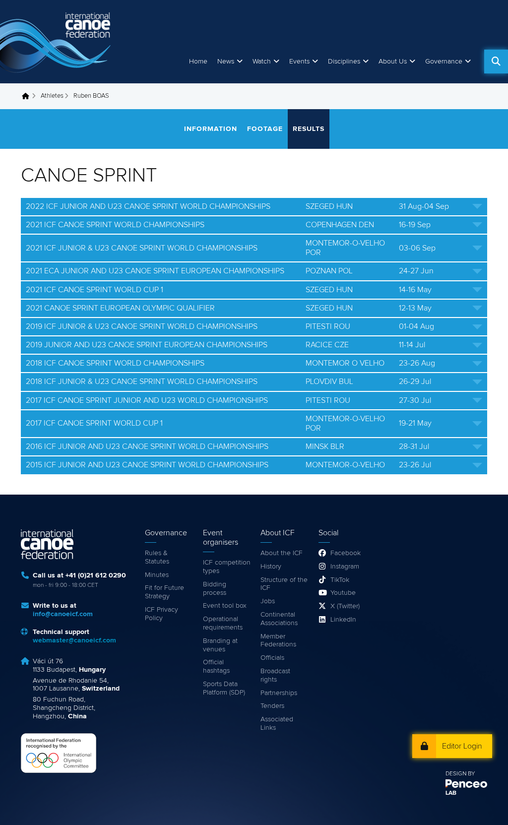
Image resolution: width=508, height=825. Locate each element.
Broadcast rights (275, 675)
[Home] (57, 41)
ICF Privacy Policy (161, 614)
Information (210, 129)
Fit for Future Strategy (164, 592)
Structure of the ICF (284, 584)
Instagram (344, 566)
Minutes (157, 574)
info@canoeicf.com (63, 614)
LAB (450, 793)
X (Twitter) (345, 606)
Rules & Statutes (157, 557)
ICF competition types (227, 566)
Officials (272, 657)
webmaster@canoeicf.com (74, 640)
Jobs (267, 601)
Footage (265, 129)
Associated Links (276, 723)
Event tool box (225, 605)
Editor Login (462, 746)
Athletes (52, 96)
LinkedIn (343, 619)
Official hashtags (216, 666)
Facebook (345, 553)
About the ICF (281, 553)
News (225, 61)
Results (308, 129)
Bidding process (214, 588)
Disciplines (344, 61)
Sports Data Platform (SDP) (224, 688)
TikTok (339, 579)
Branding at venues (220, 645)
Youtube (343, 592)
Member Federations (278, 640)
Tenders (272, 705)
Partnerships (278, 693)
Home (198, 61)
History (270, 566)
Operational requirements (223, 623)
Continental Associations (279, 619)
